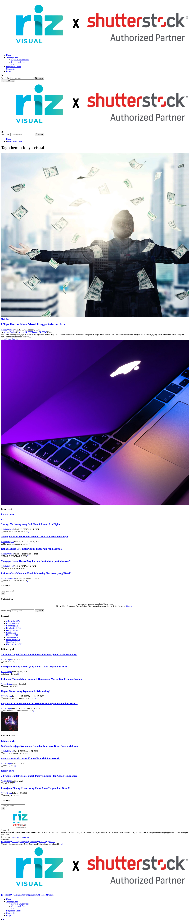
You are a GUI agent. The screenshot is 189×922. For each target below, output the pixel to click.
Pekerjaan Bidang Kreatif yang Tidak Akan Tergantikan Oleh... (35, 666)
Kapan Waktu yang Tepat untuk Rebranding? (25, 691)
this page (129, 606)
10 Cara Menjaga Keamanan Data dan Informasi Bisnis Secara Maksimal (40, 746)
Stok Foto (12, 642)
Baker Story (12, 623)
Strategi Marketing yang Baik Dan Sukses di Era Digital (31, 524)
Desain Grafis (13, 628)
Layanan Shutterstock (20, 60)
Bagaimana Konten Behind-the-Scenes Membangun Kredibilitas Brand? (39, 703)
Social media (13, 640)
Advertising (13, 621)
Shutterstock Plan (18, 62)
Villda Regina (6, 659)
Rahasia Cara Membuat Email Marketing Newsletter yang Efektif (35, 573)
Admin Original (7, 330)
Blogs (8, 71)
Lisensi (11, 633)
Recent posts (7, 514)
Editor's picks (8, 741)
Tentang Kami (12, 57)
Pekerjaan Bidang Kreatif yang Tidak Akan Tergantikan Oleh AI (35, 788)
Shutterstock (13, 637)
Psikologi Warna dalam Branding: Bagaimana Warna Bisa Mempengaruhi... (41, 679)
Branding (12, 626)
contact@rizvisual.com (20, 837)
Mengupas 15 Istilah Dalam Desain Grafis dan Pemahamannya (34, 536)
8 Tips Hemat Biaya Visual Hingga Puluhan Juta (33, 324)
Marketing (5, 319)
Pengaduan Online (13, 67)
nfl (62, 844)
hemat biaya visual (8, 339)
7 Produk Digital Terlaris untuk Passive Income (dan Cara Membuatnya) (39, 654)
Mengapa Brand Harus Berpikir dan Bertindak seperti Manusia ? (36, 561)
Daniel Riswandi (8, 578)
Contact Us (10, 69)
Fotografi (11, 630)
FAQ (13, 64)
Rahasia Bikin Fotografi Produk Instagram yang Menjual (31, 548)
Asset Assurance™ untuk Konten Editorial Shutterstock (30, 758)
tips (17, 339)
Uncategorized (14, 644)
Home (8, 55)
